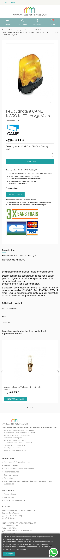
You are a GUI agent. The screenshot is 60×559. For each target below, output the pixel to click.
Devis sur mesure (15, 194)
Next (58, 372)
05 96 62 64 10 (8, 518)
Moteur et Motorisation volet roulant (17, 435)
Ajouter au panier (30, 161)
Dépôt (13, 2)
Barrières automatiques (13, 438)
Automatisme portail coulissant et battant (19, 433)
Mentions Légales (11, 465)
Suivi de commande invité (14, 500)
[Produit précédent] (56, 32)
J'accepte (9, 554)
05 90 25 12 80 (8, 533)
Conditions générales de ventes (16, 462)
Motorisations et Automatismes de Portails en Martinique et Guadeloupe (28, 482)
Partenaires (8, 478)
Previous (2, 372)
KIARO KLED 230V (30, 170)
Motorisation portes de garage (15, 440)
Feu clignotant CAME (14, 170)
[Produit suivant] (57, 32)
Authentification (10, 494)
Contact (5, 2)
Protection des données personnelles (19, 469)
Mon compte (9, 497)
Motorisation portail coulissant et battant (19, 430)
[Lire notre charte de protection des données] (20, 547)
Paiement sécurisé (11, 472)
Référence (10, 121)
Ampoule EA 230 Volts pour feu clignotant (23, 387)
